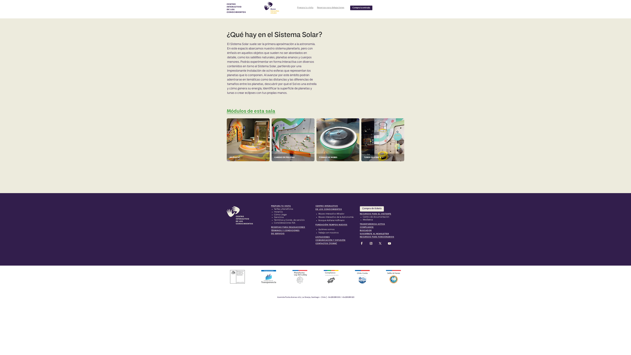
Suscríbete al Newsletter (374, 234)
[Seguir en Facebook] (362, 243)
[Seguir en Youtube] (389, 243)
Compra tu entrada (361, 8)
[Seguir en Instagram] (371, 243)
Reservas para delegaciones (330, 8)
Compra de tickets (372, 209)
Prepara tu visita (305, 8)
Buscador (366, 230)
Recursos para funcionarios (377, 237)
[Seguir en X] (380, 243)
